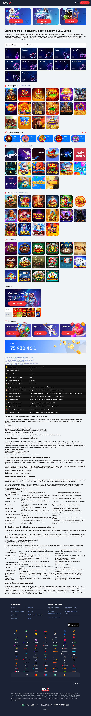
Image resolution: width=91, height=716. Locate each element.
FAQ (29, 618)
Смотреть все (24, 85)
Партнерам (14, 618)
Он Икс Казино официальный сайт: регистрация (19, 357)
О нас (13, 607)
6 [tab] (49, 23)
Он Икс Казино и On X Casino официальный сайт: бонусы (21, 363)
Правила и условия (53, 607)
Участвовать (17, 303)
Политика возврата (54, 617)
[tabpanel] (18, 16)
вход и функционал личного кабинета (16, 359)
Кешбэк (30, 611)
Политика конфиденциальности (54, 612)
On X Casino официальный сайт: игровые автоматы (20, 360)
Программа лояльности (18, 611)
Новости (30, 607)
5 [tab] (48, 23)
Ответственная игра (71, 607)
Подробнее (71, 21)
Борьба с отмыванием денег (71, 612)
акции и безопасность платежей (14, 364)
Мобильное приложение (35, 615)
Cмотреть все (26, 146)
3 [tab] (45, 23)
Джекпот (14, 615)
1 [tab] (42, 23)
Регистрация (84, 2)
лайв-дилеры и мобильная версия (14, 361)
